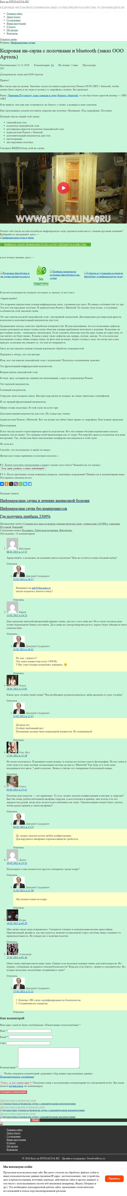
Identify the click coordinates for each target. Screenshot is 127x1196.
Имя (3, 1030)
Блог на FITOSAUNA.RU (14, 1)
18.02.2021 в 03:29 (17, 923)
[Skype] (25, 484)
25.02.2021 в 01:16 (17, 957)
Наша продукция (16, 23)
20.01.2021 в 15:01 (17, 688)
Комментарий (9, 1067)
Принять (114, 1178)
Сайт (3, 1043)
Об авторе (12, 30)
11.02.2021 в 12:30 (23, 890)
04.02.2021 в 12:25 (23, 827)
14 (52, 65)
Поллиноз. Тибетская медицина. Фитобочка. (47, 530)
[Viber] (16, 484)
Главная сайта (14, 13)
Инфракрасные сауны (23, 42)
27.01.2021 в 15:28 (17, 755)
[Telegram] (30, 484)
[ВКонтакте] (2, 484)
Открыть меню (8, 39)
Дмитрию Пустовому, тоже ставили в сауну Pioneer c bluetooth (43, 95)
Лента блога (13, 16)
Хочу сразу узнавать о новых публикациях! (23, 468)
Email (4, 1036)
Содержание (14, 20)
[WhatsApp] (20, 484)
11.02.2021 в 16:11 (23, 649)
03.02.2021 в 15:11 (17, 789)
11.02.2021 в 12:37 (23, 716)
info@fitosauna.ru (41, 587)
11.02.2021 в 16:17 (23, 579)
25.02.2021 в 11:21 (23, 991)
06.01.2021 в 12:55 (17, 551)
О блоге (11, 26)
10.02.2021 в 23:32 (17, 863)
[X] (11, 484)
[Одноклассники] (7, 484)
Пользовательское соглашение (17, 1076)
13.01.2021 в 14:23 (17, 615)
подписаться (16, 1086)
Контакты (12, 33)
